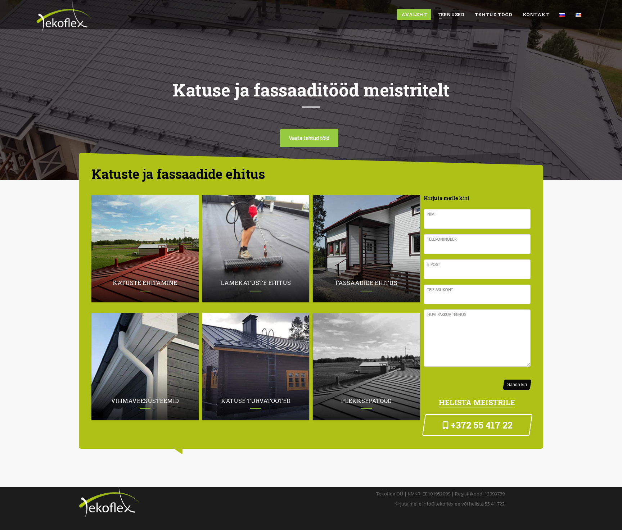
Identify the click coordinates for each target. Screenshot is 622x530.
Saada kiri (517, 384)
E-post (433, 264)
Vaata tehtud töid (309, 137)
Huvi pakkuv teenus (446, 314)
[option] (311, 90)
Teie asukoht (440, 289)
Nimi (431, 214)
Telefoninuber (442, 239)
